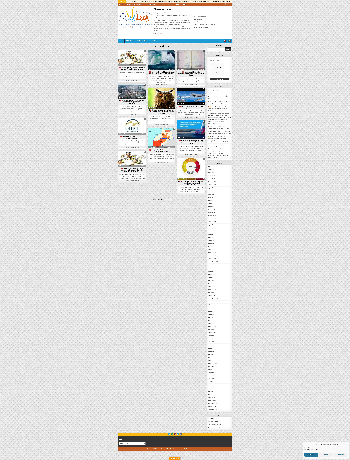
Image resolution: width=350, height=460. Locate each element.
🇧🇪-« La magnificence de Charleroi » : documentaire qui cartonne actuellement (132, 101)
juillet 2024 (211, 231)
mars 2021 (211, 354)
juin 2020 (210, 382)
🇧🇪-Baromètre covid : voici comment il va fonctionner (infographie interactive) (191, 182)
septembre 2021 (213, 335)
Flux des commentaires (214, 424)
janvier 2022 (211, 323)
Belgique (185, 54)
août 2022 (211, 302)
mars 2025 (211, 206)
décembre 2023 (212, 252)
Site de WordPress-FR (214, 427)
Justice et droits (185, 58)
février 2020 (212, 394)
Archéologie (126, 54)
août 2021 (211, 338)
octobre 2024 (212, 222)
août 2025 (211, 191)
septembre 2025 (213, 188)
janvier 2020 (211, 397)
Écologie (123, 56)
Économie (171, 56)
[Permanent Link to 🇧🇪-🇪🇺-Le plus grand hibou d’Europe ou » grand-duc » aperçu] (161, 98)
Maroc (142, 56)
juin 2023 (210, 271)
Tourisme (139, 128)
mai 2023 (210, 274)
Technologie (139, 60)
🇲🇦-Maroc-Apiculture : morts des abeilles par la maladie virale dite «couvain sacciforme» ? (132, 169)
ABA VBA (127, 80)
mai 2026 (210, 166)
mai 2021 (210, 348)
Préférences (340, 455)
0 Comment (142, 65)
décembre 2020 (212, 363)
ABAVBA (121, 4)
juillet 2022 (211, 305)
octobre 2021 (212, 332)
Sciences (131, 60)
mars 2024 (211, 243)
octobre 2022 (212, 295)
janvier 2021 (211, 360)
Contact (185, 4)
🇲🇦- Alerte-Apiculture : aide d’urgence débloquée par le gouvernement (132, 68)
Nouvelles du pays (141, 41)
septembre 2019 (213, 409)
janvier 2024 (211, 249)
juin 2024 (210, 234)
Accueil (121, 41)
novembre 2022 (212, 292)
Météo (123, 58)
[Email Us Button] (169, 434)
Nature (129, 58)
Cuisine (167, 54)
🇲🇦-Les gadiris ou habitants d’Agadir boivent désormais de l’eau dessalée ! (161, 72)
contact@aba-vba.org (200, 16)
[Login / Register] (227, 41)
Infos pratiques (130, 41)
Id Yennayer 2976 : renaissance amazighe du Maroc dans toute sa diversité (217, 146)
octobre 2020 (212, 369)
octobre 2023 (212, 259)
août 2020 (211, 375)
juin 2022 (210, 308)
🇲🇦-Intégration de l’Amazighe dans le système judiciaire (161, 150)
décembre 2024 (212, 215)
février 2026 (211, 175)
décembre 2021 (212, 326)
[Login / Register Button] (178, 434)
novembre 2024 (212, 218)
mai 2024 (210, 237)
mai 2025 (210, 200)
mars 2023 (211, 280)
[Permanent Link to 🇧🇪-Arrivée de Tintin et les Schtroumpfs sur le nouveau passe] (191, 60)
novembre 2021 (212, 329)
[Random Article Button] (225, 41)
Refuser (326, 455)
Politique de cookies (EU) (166, 4)
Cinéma (123, 90)
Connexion (211, 418)
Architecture (126, 88)
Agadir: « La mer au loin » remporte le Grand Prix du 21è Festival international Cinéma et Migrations (219, 153)
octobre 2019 (212, 406)
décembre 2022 (212, 289)
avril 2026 (211, 169)
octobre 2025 (212, 185)
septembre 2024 (213, 225)
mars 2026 (211, 172)
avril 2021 (211, 351)
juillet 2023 (211, 268)
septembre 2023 (213, 262)
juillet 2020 (211, 379)
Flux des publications (214, 421)
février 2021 (211, 357)
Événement (152, 41)
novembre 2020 (212, 366)
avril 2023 (211, 277)
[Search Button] (230, 41)
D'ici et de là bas (137, 54)
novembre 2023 (212, 255)
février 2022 (211, 320)
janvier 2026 (211, 178)
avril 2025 (211, 203)
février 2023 (211, 283)
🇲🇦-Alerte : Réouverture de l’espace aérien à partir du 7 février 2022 (191, 107)
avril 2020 (211, 388)
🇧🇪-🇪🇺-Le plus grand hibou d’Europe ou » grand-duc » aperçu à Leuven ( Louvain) (161, 111)
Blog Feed (177, 4)
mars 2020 (211, 391)
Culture (130, 90)
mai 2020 (210, 385)
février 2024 (211, 246)
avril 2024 (211, 240)
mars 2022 (211, 317)
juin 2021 (210, 345)
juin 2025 (210, 197)
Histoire (139, 93)
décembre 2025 (212, 182)
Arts (134, 88)
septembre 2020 (213, 372)
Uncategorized (195, 168)
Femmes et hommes (133, 56)
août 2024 (211, 228)
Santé (124, 60)
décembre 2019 (212, 400)
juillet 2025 (211, 194)
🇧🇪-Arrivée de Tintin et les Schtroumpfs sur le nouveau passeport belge (191, 73)
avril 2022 (211, 314)
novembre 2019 (212, 403)
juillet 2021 (211, 342)
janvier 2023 (211, 286)
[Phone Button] (172, 434)
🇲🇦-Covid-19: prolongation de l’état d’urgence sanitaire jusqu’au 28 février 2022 (191, 141)
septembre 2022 (213, 299)
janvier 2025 (211, 212)
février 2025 (211, 209)
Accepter (311, 455)
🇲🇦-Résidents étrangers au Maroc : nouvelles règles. (132, 137)
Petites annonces (151, 4)
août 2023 (211, 265)
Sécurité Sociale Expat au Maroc (135, 4)
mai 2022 (210, 311)
